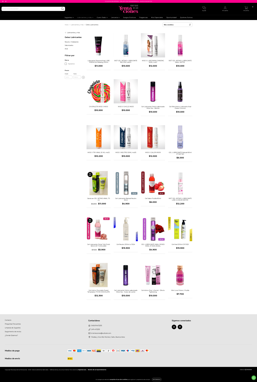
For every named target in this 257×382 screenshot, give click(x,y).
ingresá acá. (82, 369)
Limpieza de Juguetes (12, 328)
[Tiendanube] (246, 370)
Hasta (75, 74)
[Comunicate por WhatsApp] (253, 377)
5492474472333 (96, 325)
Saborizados (69, 45)
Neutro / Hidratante (72, 42)
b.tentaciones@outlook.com (101, 333)
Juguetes (68, 17)
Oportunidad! (171, 17)
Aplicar (83, 77)
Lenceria (114, 17)
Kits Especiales (157, 17)
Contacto (8, 320)
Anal (66, 49)
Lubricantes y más (84, 17)
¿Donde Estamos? (11, 335)
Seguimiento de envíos (13, 332)
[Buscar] (62, 9)
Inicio (66, 25)
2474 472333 (95, 329)
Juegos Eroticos (129, 17)
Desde (66, 74)
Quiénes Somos (186, 17)
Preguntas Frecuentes (13, 324)
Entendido (157, 379)
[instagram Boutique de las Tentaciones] (3, 1)
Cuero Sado (101, 17)
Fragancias (143, 17)
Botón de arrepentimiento (97, 369)
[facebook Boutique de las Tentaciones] (6, 1)
